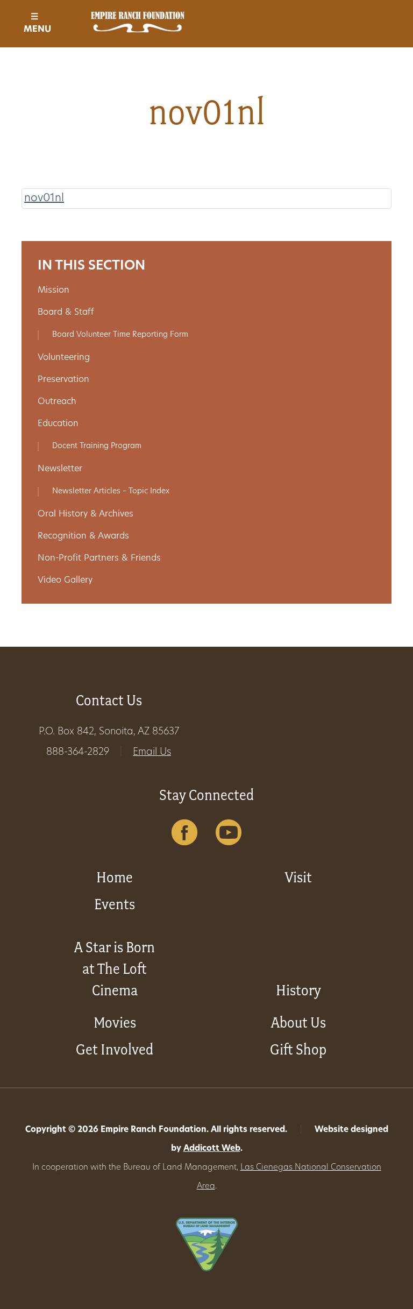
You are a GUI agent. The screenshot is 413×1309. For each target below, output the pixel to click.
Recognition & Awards (83, 536)
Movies (115, 1022)
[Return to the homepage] (137, 22)
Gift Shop (298, 1049)
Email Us (152, 753)
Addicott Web (211, 1149)
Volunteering (64, 357)
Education (58, 424)
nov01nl (44, 198)
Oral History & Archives (85, 514)
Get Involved (114, 1049)
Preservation (63, 380)
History (298, 990)
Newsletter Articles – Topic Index (110, 491)
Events (114, 904)
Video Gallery (65, 580)
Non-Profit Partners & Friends (99, 558)
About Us (298, 1022)
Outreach (57, 402)
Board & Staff (66, 312)
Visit (298, 877)
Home (114, 877)
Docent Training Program (96, 446)
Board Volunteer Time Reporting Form (120, 335)
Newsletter (60, 469)
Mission (53, 290)
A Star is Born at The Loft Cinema (114, 968)
